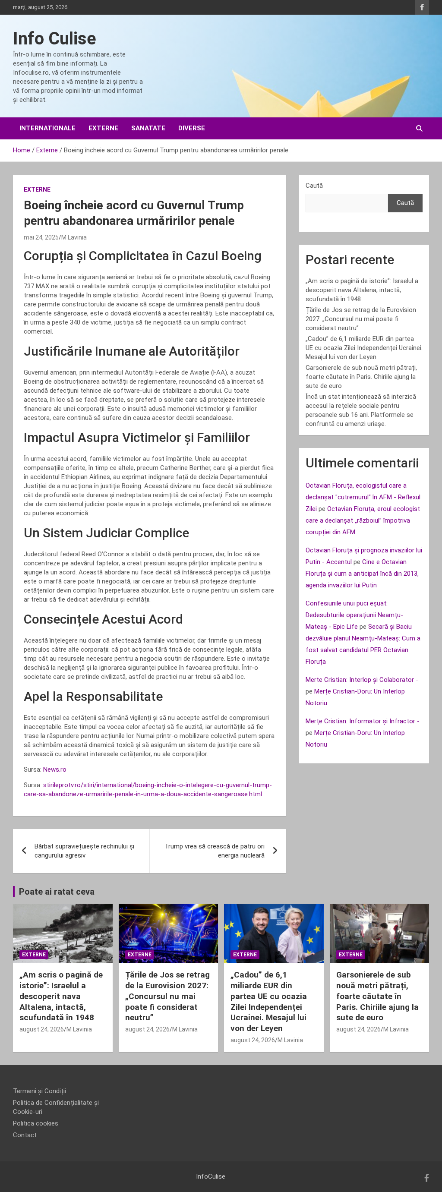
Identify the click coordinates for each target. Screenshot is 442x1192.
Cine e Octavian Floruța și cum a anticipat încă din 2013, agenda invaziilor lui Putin (362, 573)
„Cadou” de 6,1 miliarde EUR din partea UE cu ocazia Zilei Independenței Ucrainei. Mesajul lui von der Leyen (364, 348)
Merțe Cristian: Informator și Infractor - (363, 721)
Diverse (191, 128)
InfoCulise (210, 1176)
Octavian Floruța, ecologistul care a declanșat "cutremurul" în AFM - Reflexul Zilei (363, 497)
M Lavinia (74, 237)
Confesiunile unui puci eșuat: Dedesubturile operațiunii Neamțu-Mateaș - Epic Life (354, 615)
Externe (103, 128)
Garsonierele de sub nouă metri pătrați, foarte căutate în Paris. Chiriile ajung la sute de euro (361, 377)
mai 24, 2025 (41, 237)
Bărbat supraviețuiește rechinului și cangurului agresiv (84, 850)
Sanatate (148, 128)
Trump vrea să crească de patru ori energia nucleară (214, 850)
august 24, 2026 (41, 1029)
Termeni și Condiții (39, 1091)
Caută (314, 185)
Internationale (47, 128)
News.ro (54, 769)
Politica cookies (35, 1123)
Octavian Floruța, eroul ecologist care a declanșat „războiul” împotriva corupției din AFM (363, 520)
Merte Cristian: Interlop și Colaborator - (362, 680)
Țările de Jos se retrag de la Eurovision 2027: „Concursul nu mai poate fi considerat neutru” (361, 319)
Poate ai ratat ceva (57, 891)
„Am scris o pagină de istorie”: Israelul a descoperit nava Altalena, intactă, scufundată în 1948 (362, 290)
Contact (25, 1135)
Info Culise (54, 38)
